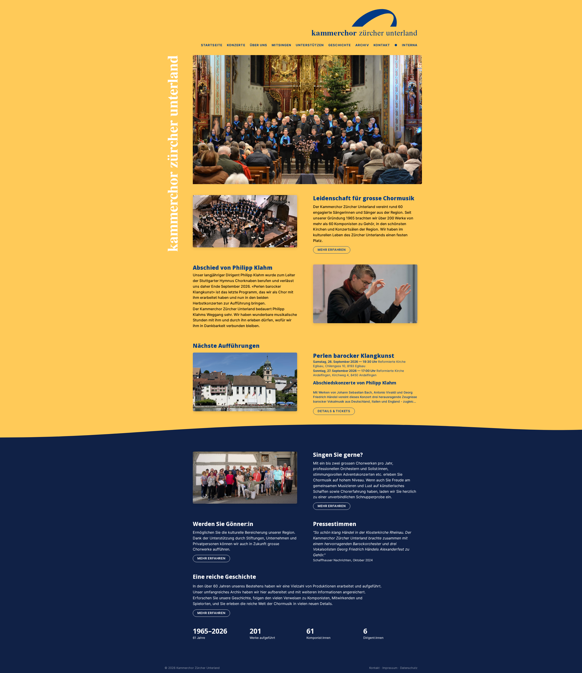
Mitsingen (281, 45)
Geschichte (339, 45)
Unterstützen (310, 45)
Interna (409, 45)
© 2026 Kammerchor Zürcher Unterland (192, 668)
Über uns (258, 45)
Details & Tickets (334, 411)
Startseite (211, 45)
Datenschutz (408, 668)
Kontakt (382, 45)
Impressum (389, 668)
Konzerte (236, 45)
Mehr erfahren (332, 249)
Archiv (362, 45)
